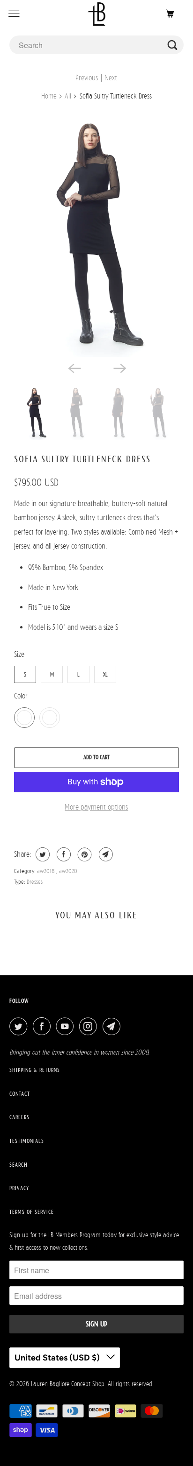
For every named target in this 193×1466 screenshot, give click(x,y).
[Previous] (74, 367)
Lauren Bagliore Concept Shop (67, 1384)
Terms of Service (31, 1212)
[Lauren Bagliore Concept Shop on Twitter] (20, 1026)
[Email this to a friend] (104, 854)
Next (110, 77)
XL (105, 674)
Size (19, 654)
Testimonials (26, 1141)
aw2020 (68, 870)
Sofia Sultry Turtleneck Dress (82, 459)
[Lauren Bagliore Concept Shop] (96, 14)
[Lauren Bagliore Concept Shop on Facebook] (43, 1026)
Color (21, 695)
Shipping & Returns (34, 1070)
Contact (19, 1094)
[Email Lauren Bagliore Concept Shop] (113, 1026)
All (68, 96)
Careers (19, 1117)
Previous (86, 77)
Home (49, 96)
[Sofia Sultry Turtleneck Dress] (96, 234)
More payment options (96, 807)
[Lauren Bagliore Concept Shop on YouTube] (66, 1026)
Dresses (35, 881)
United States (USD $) (58, 1358)
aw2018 (46, 870)
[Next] (119, 367)
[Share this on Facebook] (62, 854)
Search (18, 1165)
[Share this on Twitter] (41, 854)
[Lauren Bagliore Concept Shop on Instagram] (90, 1026)
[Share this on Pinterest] (83, 854)
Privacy (19, 1188)
